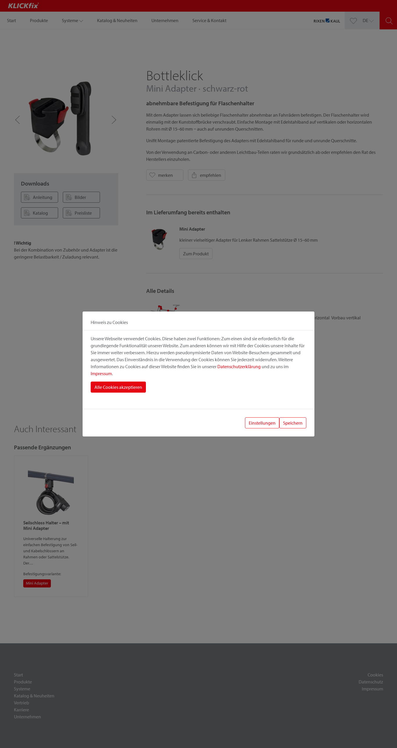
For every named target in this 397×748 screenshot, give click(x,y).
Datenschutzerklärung (239, 366)
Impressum (101, 373)
